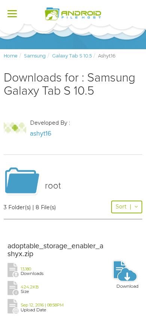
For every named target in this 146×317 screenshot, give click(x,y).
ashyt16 (40, 133)
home (11, 56)
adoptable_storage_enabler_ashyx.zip (55, 250)
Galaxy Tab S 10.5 (72, 56)
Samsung (35, 56)
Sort (123, 206)
